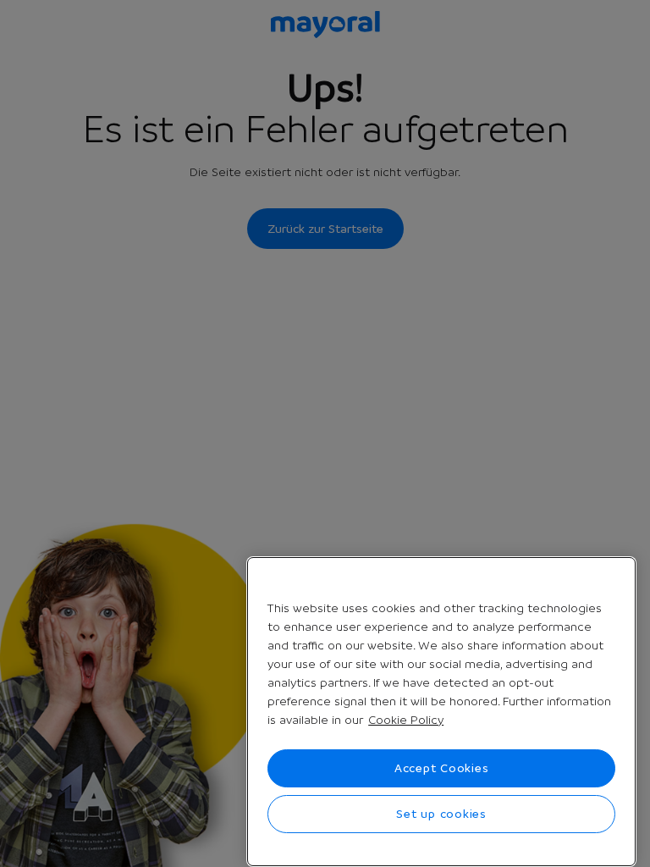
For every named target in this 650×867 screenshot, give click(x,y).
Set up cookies (441, 813)
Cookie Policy (405, 719)
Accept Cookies (441, 768)
